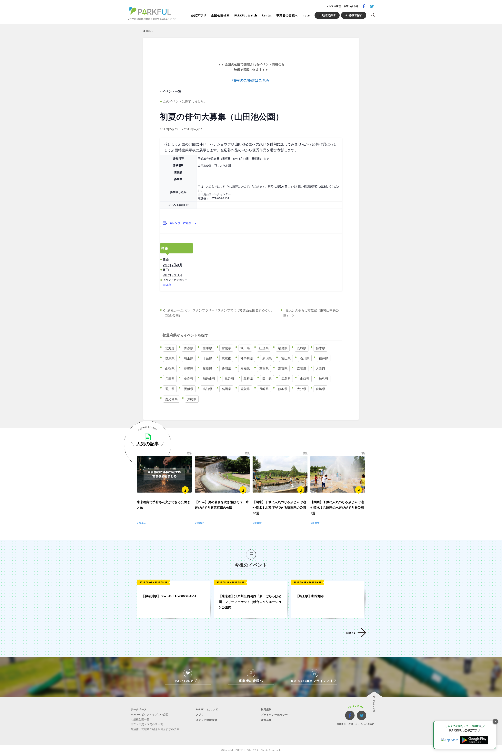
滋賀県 (282, 368)
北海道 (170, 348)
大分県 (301, 389)
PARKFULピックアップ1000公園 (149, 714)
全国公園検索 (220, 15)
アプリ (200, 714)
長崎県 (264, 389)
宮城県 (226, 348)
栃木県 (320, 348)
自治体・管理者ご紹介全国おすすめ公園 (155, 729)
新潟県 (267, 358)
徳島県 (323, 378)
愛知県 (245, 368)
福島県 (282, 348)
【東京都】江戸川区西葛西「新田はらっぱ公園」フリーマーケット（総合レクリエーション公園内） (250, 601)
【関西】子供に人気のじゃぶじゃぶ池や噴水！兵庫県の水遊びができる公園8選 (337, 507)
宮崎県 (320, 389)
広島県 (286, 378)
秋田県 (245, 348)
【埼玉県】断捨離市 (310, 596)
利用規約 (266, 709)
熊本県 (282, 389)
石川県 (304, 358)
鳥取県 (229, 378)
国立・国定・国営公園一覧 (147, 724)
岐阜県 (207, 368)
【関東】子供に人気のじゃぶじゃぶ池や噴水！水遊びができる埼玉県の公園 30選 (279, 507)
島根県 (248, 378)
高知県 (207, 389)
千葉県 (207, 358)
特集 (189, 452)
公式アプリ (198, 15)
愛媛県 (188, 389)
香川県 (170, 389)
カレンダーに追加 (180, 223)
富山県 (286, 358)
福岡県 (226, 389)
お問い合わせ (351, 6)
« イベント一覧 (170, 91)
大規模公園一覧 (140, 719)
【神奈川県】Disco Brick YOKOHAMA (169, 596)
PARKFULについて (207, 709)
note (306, 15)
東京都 (226, 358)
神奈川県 (246, 358)
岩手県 (207, 348)
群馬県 (170, 358)
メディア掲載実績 (206, 720)
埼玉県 (188, 358)
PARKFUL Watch (245, 15)
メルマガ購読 (333, 6)
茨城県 (301, 348)
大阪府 (167, 285)
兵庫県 (170, 378)
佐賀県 (245, 389)
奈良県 (188, 378)
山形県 (264, 348)
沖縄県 (191, 399)
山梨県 (170, 368)
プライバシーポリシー (274, 714)
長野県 (188, 368)
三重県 (264, 368)
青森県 (188, 348)
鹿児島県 (171, 399)
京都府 (301, 368)
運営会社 (266, 720)
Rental (267, 15)
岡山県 (267, 378)
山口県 (304, 378)
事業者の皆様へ (287, 15)
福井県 (323, 358)
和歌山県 (209, 378)
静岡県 (226, 368)
